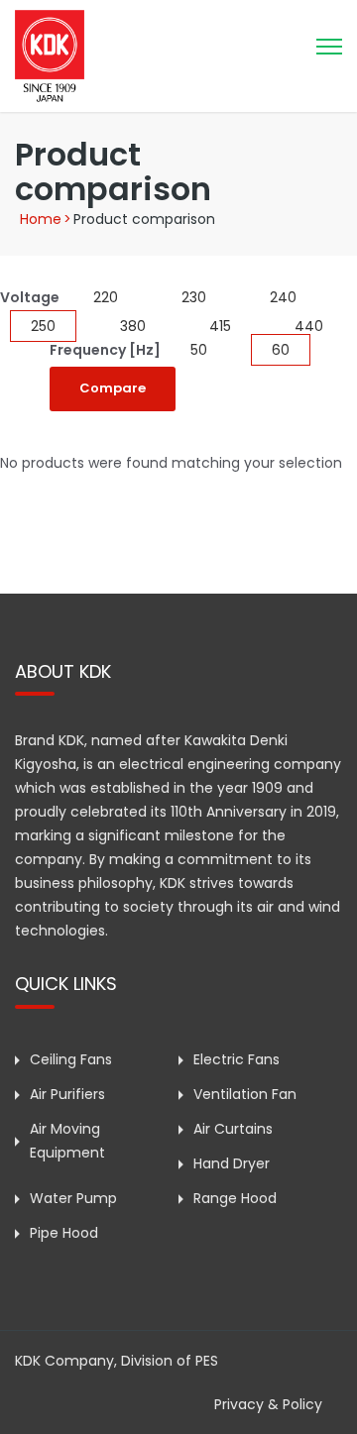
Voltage (30, 297)
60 (281, 350)
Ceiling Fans (71, 1059)
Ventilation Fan (245, 1094)
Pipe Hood (64, 1233)
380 (133, 326)
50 (198, 350)
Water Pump (73, 1198)
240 (283, 297)
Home (40, 219)
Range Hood (235, 1198)
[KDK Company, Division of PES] (49, 54)
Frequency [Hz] (105, 350)
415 (220, 326)
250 (43, 326)
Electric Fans (236, 1059)
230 (193, 297)
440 (309, 326)
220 (105, 297)
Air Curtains (233, 1129)
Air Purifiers (67, 1094)
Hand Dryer (231, 1163)
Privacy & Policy (268, 1404)
